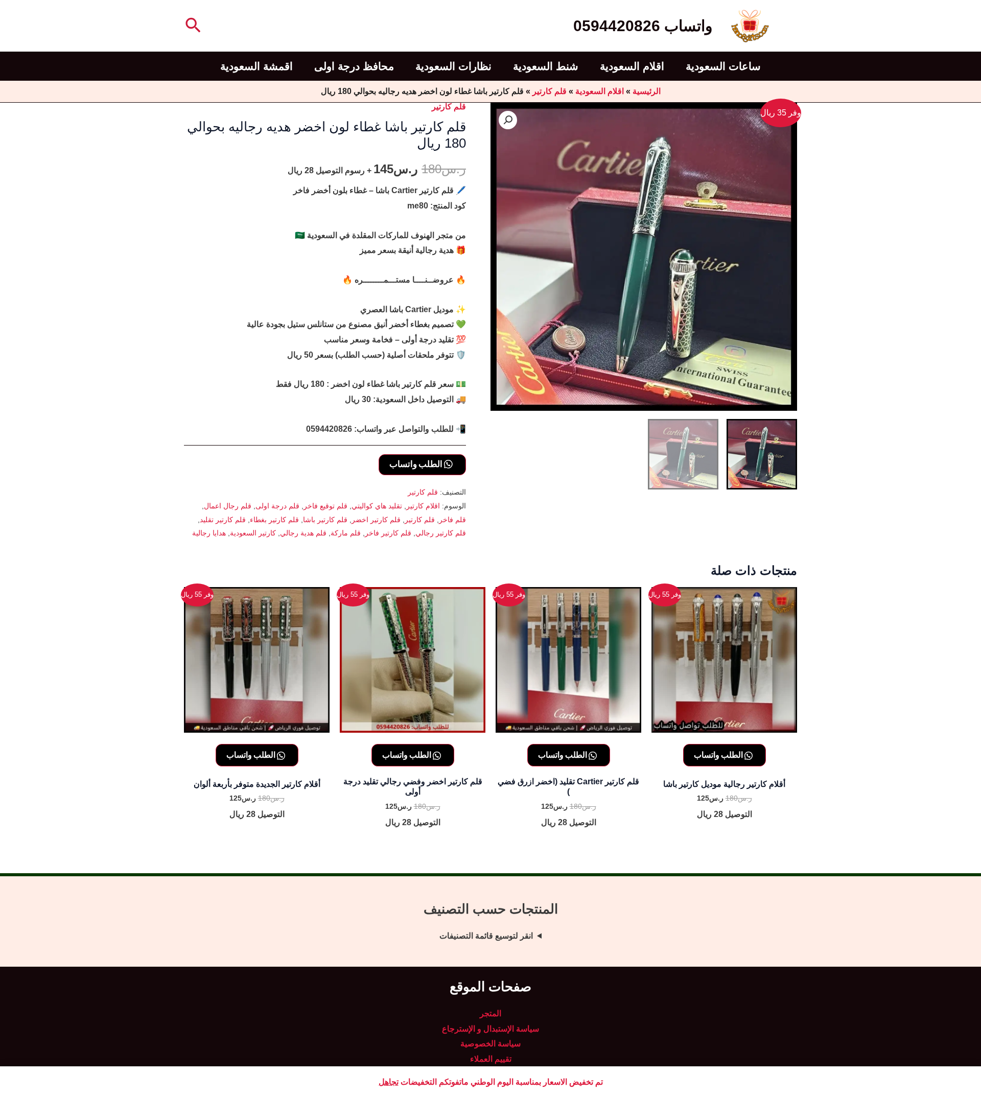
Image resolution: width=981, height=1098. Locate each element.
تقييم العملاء (490, 1059)
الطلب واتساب (416, 464)
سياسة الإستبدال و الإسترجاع (490, 1028)
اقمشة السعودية (256, 66)
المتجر (490, 1013)
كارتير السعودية (253, 533)
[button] (192, 26)
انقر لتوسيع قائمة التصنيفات (486, 935)
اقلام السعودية (632, 66)
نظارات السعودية (453, 66)
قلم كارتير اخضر (376, 520)
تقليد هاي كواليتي (377, 506)
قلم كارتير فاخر (388, 533)
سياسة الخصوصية (490, 1043)
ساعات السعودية (723, 66)
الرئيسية (647, 91)
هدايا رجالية (209, 533)
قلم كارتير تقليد (223, 520)
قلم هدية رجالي (303, 533)
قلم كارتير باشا (325, 520)
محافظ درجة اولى (354, 66)
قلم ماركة (346, 533)
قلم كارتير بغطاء (274, 520)
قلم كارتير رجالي (440, 533)
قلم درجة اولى (277, 506)
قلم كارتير (549, 91)
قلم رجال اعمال (227, 506)
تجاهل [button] (389, 1082)
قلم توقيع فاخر (325, 506)
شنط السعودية (545, 66)
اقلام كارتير (423, 506)
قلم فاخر (452, 520)
